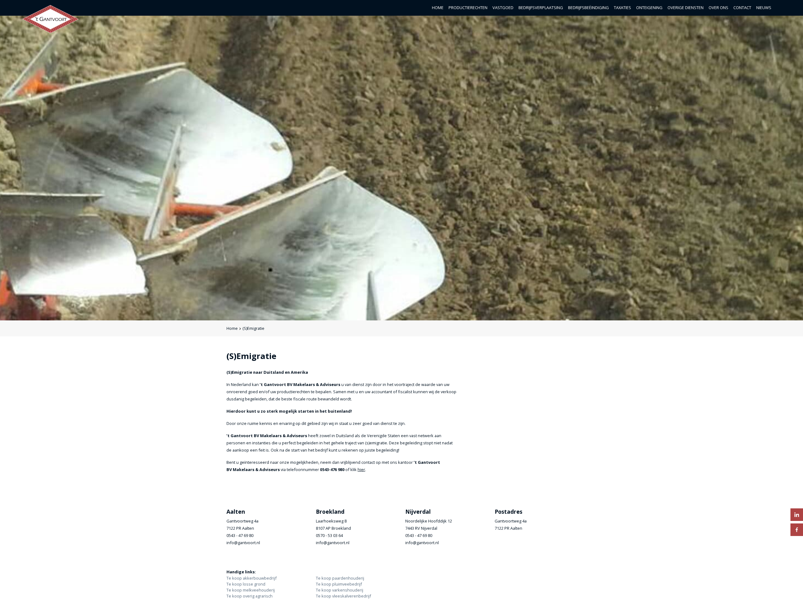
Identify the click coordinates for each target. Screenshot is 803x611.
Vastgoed (502, 7)
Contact (742, 7)
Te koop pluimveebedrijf (339, 584)
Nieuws (763, 7)
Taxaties (622, 7)
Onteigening (649, 7)
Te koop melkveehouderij (250, 590)
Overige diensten (685, 7)
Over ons (718, 7)
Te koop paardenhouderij (340, 578)
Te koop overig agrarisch (249, 596)
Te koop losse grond (245, 584)
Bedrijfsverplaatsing (540, 7)
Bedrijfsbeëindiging (588, 7)
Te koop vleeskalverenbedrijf (343, 596)
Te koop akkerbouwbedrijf (251, 578)
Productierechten (468, 7)
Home (438, 7)
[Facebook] (796, 529)
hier (361, 469)
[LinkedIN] (796, 514)
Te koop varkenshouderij (339, 590)
